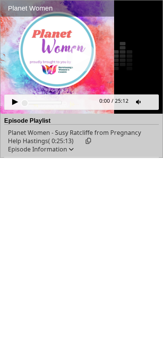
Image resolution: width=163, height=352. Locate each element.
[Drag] (24, 103)
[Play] (81, 57)
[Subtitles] (152, 101)
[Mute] (139, 102)
